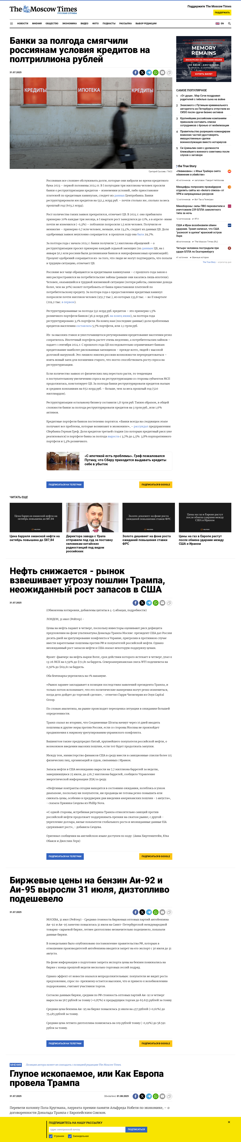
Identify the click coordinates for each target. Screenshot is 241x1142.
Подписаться (120, 590)
